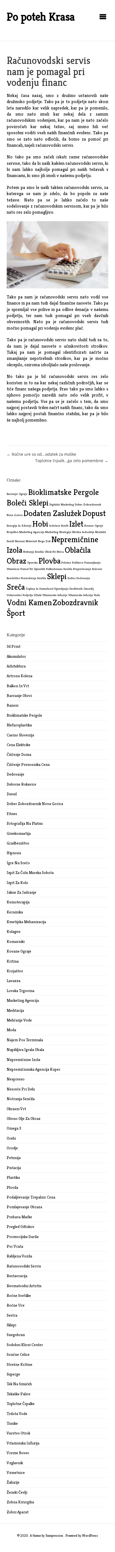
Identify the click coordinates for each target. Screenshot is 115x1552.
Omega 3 (14, 1128)
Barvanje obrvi (19, 695)
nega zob (44, 541)
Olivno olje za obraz (23, 1118)
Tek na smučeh (19, 1383)
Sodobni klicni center (25, 1344)
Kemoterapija (18, 902)
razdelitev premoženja (21, 578)
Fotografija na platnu (25, 823)
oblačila (78, 550)
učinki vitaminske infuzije (51, 595)
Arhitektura (16, 666)
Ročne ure (16, 1305)
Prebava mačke (19, 1216)
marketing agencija (31, 532)
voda (97, 595)
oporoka (32, 562)
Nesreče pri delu (21, 1089)
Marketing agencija (23, 1000)
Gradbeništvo (18, 843)
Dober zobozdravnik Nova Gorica (35, 803)
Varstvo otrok (18, 1433)
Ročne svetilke (19, 1295)
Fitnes (12, 813)
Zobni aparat (17, 1511)
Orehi (11, 1138)
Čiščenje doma (19, 754)
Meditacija (15, 1010)
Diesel (12, 793)
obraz (16, 560)
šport (16, 613)
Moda (11, 1029)
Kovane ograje (19, 951)
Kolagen (13, 931)
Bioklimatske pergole (24, 715)
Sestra (12, 1315)
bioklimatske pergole (63, 492)
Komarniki (16, 941)
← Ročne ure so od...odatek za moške (41, 454)
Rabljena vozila (19, 1256)
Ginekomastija (19, 833)
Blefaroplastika (19, 725)
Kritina (13, 961)
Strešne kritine (19, 1364)
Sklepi (11, 1324)
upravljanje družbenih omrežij (74, 589)
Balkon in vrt (18, 685)
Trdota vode (17, 1413)
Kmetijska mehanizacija (26, 921)
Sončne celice (18, 1354)
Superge (13, 1374)
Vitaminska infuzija (23, 1443)
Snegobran (16, 1334)
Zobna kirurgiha (20, 1501)
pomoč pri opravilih (32, 569)
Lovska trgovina (20, 990)
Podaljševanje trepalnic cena (31, 1197)
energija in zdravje (19, 525)
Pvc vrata (15, 1246)
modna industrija (83, 532)
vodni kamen (29, 602)
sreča (16, 587)
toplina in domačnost (39, 589)
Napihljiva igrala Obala (25, 1049)
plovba (50, 560)
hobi (40, 524)
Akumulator (16, 656)
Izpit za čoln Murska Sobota (30, 872)
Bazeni (12, 705)
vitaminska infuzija (80, 595)
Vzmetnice (16, 1472)
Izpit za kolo (17, 882)
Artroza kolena (19, 675)
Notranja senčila (21, 1098)
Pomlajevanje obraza (24, 1206)
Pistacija (14, 1167)
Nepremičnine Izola (23, 1059)
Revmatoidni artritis (24, 1285)
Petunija (14, 1157)
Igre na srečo (18, 862)
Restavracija (17, 1275)
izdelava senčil (58, 525)
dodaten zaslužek (52, 513)
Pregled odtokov (20, 1226)
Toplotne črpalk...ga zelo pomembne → (71, 460)
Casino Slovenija (20, 735)
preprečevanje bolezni (87, 569)
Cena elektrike (18, 744)
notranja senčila (33, 552)
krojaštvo (12, 532)
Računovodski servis (24, 1266)
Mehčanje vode (19, 1020)
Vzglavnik (15, 1462)
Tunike (12, 1423)
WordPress (90, 1535)
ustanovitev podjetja (20, 595)
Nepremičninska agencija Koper (33, 1069)
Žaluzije (13, 1482)
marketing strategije (58, 532)
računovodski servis (54, 145)
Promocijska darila (23, 1236)
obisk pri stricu (54, 552)
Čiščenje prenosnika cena (28, 764)
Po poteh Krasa (41, 17)
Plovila (12, 1187)
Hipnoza (14, 852)
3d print (13, 646)
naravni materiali (26, 541)
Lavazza (13, 980)
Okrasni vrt (16, 1108)
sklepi (57, 576)
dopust (94, 513)
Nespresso (16, 1079)
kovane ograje (93, 525)
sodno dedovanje (79, 578)
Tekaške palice (18, 1393)
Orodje (12, 1147)
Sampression (54, 1535)
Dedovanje (15, 774)
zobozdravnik (75, 602)
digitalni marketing (61, 504)
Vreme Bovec (18, 1452)
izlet (76, 524)
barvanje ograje (17, 494)
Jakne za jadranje (21, 892)
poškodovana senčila (59, 569)
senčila (41, 578)
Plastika (13, 1177)
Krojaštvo (15, 970)
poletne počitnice (72, 562)
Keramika (15, 912)
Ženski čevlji (17, 1492)
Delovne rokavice (21, 784)
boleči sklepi (28, 502)
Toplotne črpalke (21, 1403)
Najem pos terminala (25, 1039)
